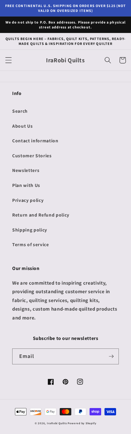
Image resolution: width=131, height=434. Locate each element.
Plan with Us (26, 185)
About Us (22, 126)
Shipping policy (29, 230)
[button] (8, 60)
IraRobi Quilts (57, 423)
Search (20, 111)
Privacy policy (28, 200)
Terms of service (30, 244)
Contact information (35, 140)
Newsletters (25, 170)
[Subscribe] (111, 356)
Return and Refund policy (40, 215)
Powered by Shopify (82, 423)
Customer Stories (32, 155)
